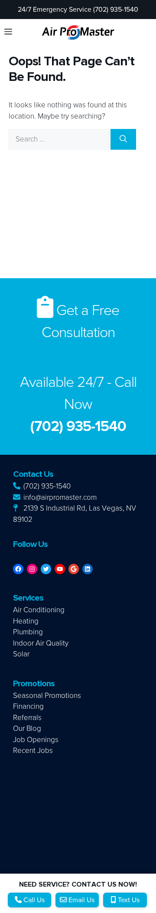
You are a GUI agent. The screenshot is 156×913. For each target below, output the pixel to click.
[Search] (123, 139)
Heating (26, 621)
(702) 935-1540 (46, 486)
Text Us (128, 900)
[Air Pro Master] (78, 32)
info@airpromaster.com (59, 497)
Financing (28, 706)
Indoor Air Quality (40, 643)
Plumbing (28, 632)
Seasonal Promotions (47, 695)
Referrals (27, 717)
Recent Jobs (33, 750)
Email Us (80, 900)
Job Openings (35, 739)
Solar (21, 654)
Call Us (33, 900)
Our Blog (27, 728)
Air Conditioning (39, 609)
